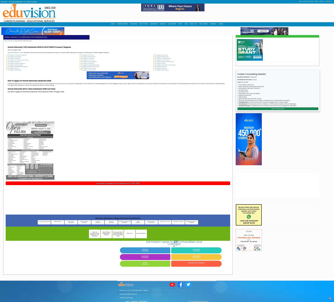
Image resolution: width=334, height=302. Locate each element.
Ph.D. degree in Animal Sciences (89, 61)
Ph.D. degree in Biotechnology (88, 56)
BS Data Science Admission (84, 222)
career (220, 24)
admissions (154, 24)
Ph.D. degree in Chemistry (14, 58)
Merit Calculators (141, 233)
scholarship (172, 24)
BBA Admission (138, 222)
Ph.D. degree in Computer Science (163, 58)
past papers (203, 24)
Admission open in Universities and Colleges (174, 243)
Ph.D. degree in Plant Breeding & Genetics (18, 66)
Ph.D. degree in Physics (13, 68)
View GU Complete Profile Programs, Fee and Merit (94, 234)
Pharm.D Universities (111, 222)
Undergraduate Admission (45, 221)
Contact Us (329, 1)
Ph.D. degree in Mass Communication (90, 66)
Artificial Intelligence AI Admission (191, 222)
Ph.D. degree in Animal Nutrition (162, 60)
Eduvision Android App (126, 298)
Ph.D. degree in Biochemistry (14, 70)
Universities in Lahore (165, 221)
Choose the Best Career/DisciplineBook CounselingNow (118, 234)
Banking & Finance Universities (151, 222)
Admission (10, 41)
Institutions (144, 24)
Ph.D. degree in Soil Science (87, 60)
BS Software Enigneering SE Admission (125, 222)
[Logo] (141, 283)
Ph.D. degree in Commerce (87, 58)
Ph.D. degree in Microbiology (14, 56)
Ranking (162, 24)
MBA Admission (57, 221)
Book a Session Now (277, 108)
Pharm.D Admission (97, 222)
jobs (186, 24)
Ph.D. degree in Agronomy (161, 68)
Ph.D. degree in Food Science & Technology (165, 65)
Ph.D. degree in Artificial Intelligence (16, 63)
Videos (316, 1)
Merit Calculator (308, 1)
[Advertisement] (118, 108)
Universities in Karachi (178, 221)
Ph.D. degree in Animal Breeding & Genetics (18, 60)
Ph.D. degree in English (160, 63)
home (112, 24)
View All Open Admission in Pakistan (106, 233)
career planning (122, 24)
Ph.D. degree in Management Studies (90, 65)
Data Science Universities (71, 222)
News (180, 24)
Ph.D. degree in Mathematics (162, 56)
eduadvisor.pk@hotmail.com (128, 294)
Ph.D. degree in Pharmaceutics (88, 70)
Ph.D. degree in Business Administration (164, 61)
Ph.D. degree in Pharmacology (88, 68)
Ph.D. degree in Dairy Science (162, 70)
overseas (213, 24)
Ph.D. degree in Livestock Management (17, 55)
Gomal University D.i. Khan (15, 52)
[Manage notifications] (330, 298)
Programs (133, 24)
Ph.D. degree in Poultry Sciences (15, 65)
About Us (322, 1)
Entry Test (193, 24)
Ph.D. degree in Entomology (161, 55)
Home (5, 41)
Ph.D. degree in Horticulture (87, 63)
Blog (300, 1)
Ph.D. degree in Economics (87, 55)
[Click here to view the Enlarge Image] (30, 150)
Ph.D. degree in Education (14, 61)
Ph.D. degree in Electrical (160, 66)
